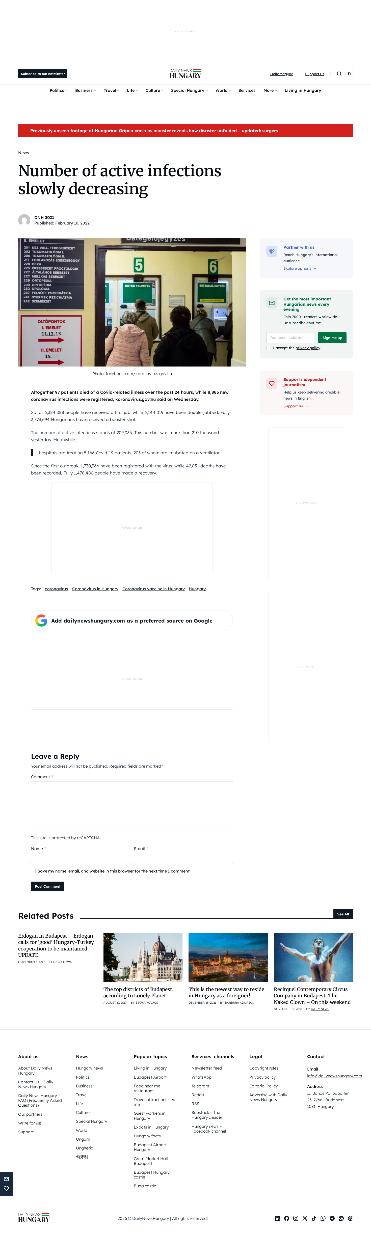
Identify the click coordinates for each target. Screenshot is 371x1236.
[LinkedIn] (277, 1218)
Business (84, 90)
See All (343, 914)
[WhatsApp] (323, 1218)
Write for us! (29, 1123)
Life (131, 90)
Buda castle (145, 1185)
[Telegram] (332, 1218)
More (268, 90)
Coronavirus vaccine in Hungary (153, 588)
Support (26, 1131)
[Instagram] (295, 1218)
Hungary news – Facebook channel (209, 1129)
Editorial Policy (263, 1085)
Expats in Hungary (151, 1127)
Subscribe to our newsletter (43, 74)
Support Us (314, 74)
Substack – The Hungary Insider (207, 1115)
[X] (304, 1218)
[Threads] (350, 1218)
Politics (57, 90)
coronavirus (56, 588)
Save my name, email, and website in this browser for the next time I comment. (114, 871)
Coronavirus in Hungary (95, 588)
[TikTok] (313, 1218)
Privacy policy (262, 1077)
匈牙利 (82, 1156)
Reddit (198, 1094)
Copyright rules (263, 1068)
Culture (153, 90)
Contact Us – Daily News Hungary (35, 1084)
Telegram (200, 1085)
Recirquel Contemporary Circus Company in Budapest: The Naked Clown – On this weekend (312, 995)
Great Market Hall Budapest (151, 1161)
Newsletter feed (207, 1068)
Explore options (297, 268)
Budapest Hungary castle (152, 1174)
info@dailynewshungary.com (334, 1075)
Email (141, 848)
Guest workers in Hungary (149, 1115)
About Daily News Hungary (35, 1070)
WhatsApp (201, 1077)
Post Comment (47, 886)
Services (246, 90)
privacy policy (308, 348)
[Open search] (339, 73)
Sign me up (332, 337)
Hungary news (89, 1068)
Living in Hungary (303, 90)
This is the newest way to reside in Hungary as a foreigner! (226, 992)
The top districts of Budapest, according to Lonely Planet (138, 992)
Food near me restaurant (147, 1088)
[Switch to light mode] (349, 73)
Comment (42, 776)
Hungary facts (147, 1135)
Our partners (30, 1114)
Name (38, 848)
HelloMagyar (281, 74)
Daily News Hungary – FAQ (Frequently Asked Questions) (40, 1100)
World (221, 90)
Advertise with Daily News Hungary (268, 1097)
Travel (110, 90)
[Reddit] (341, 1218)
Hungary (197, 588)
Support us (293, 406)
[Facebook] (286, 1218)
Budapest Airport (150, 1077)
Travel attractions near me (155, 1102)
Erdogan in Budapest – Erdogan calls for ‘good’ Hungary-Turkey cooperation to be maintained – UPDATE (56, 945)
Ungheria (84, 1147)
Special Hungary (187, 90)
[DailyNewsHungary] (185, 73)
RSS (195, 1103)
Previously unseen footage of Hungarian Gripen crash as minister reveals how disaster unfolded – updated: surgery (154, 130)
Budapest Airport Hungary (150, 1147)
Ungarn (83, 1139)
